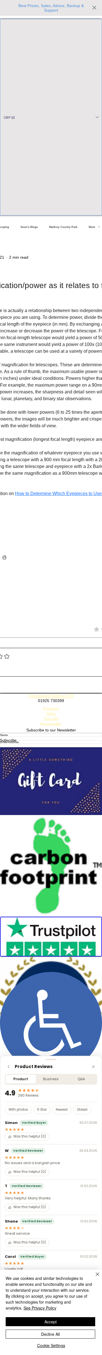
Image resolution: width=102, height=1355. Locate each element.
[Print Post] (4, 557)
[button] (51, 117)
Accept (50, 1321)
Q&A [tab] (81, 1079)
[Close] (93, 1066)
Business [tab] (51, 1079)
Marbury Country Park (63, 226)
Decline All (50, 1334)
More (92, 226)
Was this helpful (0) (29, 1136)
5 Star (42, 1110)
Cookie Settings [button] (51, 1345)
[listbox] (51, 117)
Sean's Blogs (29, 226)
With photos (18, 1110)
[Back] (8, 1066)
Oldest (82, 1110)
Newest (62, 1110)
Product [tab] (20, 1079)
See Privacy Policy (40, 1308)
